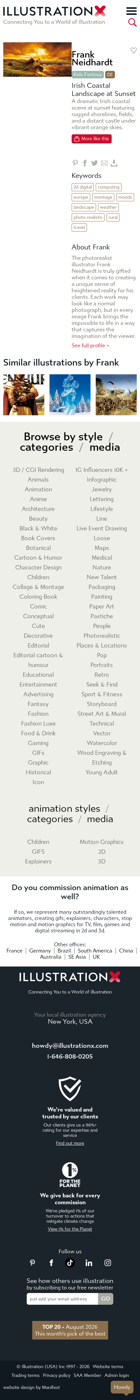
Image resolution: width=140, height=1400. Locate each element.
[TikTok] (70, 1265)
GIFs (38, 753)
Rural (113, 217)
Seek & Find (102, 684)
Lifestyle (102, 509)
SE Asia (77, 957)
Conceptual (38, 616)
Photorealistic (102, 636)
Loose (102, 538)
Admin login (117, 1375)
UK (96, 957)
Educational (38, 675)
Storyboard (102, 704)
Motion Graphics (102, 842)
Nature (101, 567)
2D (101, 851)
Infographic (102, 479)
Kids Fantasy (88, 74)
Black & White (38, 528)
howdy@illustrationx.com (70, 1045)
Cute (38, 626)
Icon (38, 782)
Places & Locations (102, 645)
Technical (102, 723)
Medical (102, 557)
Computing (108, 187)
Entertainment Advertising (38, 689)
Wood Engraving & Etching (102, 758)
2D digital (83, 187)
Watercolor (102, 743)
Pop (102, 655)
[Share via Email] (104, 163)
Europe (81, 197)
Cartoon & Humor (38, 557)
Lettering (102, 499)
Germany (40, 951)
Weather (108, 207)
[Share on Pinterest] (75, 163)
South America (95, 951)
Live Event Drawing (102, 528)
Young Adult (102, 772)
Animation (38, 489)
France (14, 951)
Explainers (38, 861)
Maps (102, 548)
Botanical (38, 548)
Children (38, 577)
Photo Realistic (88, 217)
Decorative (38, 636)
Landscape (84, 207)
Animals (38, 479)
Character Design (38, 567)
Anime (38, 499)
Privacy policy (56, 1375)
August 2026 (70, 1327)
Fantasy (38, 704)
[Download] (114, 163)
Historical (38, 772)
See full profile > (90, 345)
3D (101, 861)
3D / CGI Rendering (38, 470)
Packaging (102, 587)
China (126, 951)
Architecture (38, 509)
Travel (79, 227)
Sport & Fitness (101, 694)
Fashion (38, 714)
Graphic (38, 762)
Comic (38, 606)
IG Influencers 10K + (102, 470)
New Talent (102, 577)
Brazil (64, 951)
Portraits (102, 665)
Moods (125, 197)
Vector (102, 733)
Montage (103, 197)
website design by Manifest (31, 1387)
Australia (51, 957)
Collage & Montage (38, 587)
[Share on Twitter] (94, 163)
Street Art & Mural (101, 714)
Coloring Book (38, 596)
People (102, 626)
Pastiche (102, 616)
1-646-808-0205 (70, 1056)
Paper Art (101, 606)
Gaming (38, 743)
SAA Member (87, 1375)
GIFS (38, 851)
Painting (101, 596)
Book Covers (38, 538)
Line (101, 518)
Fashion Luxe (38, 723)
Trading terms (25, 1375)
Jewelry (102, 489)
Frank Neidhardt (92, 58)
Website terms (108, 1366)
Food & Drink (38, 733)
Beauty (38, 518)
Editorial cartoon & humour (38, 660)
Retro (101, 675)
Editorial (38, 645)
